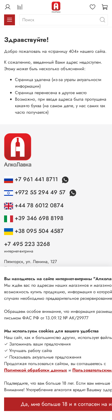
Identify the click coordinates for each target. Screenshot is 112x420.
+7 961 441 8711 (36, 179)
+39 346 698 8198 (38, 218)
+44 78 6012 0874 (38, 205)
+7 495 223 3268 (27, 244)
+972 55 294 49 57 (40, 192)
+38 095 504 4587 (38, 231)
